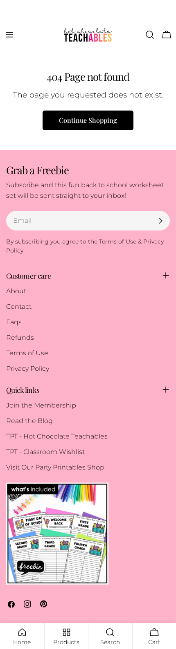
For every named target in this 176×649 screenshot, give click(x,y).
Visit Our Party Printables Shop (55, 467)
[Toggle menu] (9, 35)
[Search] (150, 35)
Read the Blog (29, 421)
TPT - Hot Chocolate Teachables (57, 436)
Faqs (14, 322)
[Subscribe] (160, 220)
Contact (19, 306)
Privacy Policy (27, 368)
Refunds (20, 337)
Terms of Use (27, 353)
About (16, 291)
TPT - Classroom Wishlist (45, 452)
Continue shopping (88, 120)
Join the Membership (41, 405)
